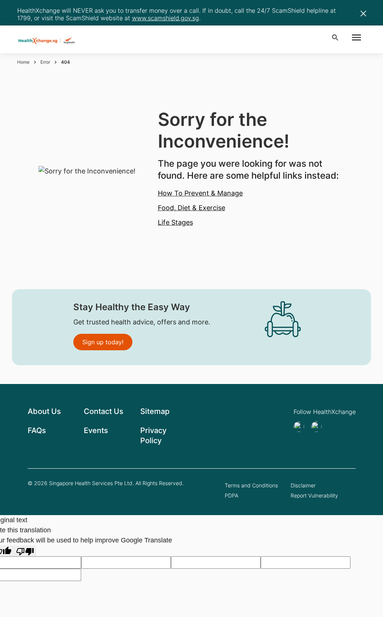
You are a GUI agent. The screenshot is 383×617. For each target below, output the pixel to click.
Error (45, 62)
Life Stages (175, 222)
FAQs (37, 430)
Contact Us (103, 411)
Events (96, 430)
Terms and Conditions (251, 485)
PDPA (231, 495)
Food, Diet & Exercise (191, 208)
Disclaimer (303, 485)
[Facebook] (318, 426)
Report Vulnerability (314, 495)
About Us (44, 411)
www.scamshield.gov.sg (165, 18)
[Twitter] (301, 426)
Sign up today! (102, 342)
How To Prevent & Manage (200, 193)
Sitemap (154, 411)
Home (23, 62)
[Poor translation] (25, 550)
